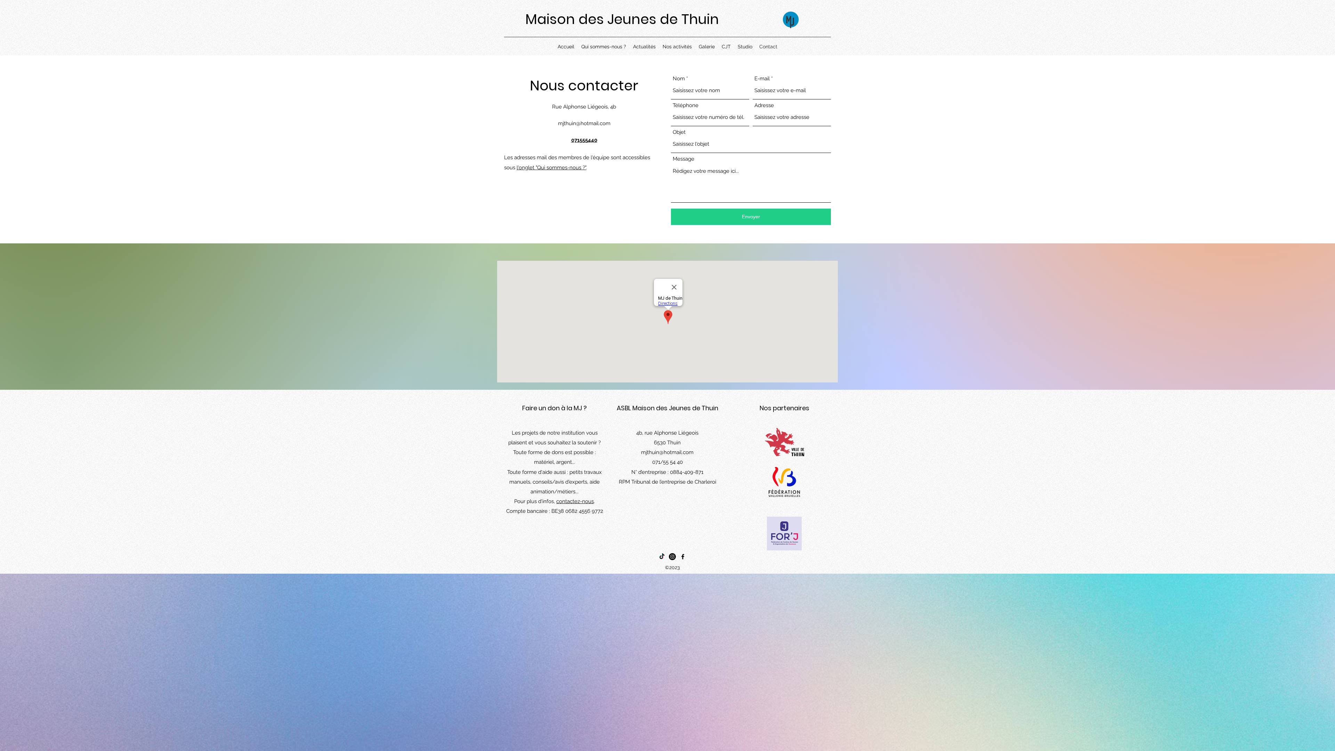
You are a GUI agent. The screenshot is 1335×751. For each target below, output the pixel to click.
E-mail (762, 78)
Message (683, 159)
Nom (679, 78)
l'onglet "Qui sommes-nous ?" (551, 167)
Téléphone (685, 105)
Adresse (764, 105)
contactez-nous (575, 501)
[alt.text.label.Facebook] (682, 556)
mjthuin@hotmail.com (584, 123)
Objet (679, 132)
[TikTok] (661, 556)
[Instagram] (672, 556)
